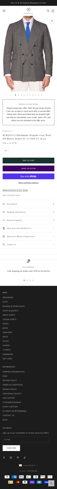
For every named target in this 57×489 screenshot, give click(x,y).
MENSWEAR (8, 297)
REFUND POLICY (10, 380)
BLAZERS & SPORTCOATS (14, 306)
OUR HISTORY (9, 398)
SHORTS (6, 345)
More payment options (28, 182)
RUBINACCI (7, 131)
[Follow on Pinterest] (17, 457)
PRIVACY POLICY (10, 389)
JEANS (5, 328)
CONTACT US (8, 415)
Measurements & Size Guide (15, 190)
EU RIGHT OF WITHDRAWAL (15, 411)
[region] (28, 267)
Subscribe (11, 448)
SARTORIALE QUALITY (12, 393)
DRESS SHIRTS (9, 315)
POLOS (6, 341)
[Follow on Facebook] (4, 457)
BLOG (5, 419)
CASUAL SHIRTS (9, 319)
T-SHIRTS (7, 350)
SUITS (5, 301)
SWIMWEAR (8, 354)
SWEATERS (7, 332)
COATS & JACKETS (10, 310)
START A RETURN (10, 406)
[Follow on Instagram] (11, 457)
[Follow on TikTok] (24, 457)
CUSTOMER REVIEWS (12, 402)
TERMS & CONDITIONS (13, 384)
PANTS (5, 323)
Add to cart (28, 160)
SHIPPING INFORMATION (14, 371)
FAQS (5, 376)
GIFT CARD (7, 358)
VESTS (5, 336)
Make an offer (28, 168)
